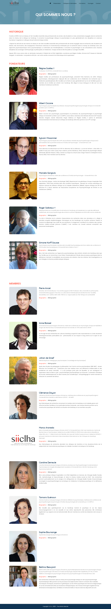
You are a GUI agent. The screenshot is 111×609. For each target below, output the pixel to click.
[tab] (43, 74)
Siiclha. (50, 606)
